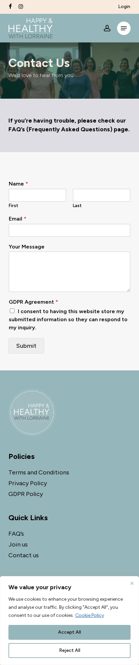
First (13, 205)
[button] (124, 28)
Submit (26, 346)
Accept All (69, 632)
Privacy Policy (27, 483)
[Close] (132, 583)
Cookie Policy (89, 615)
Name (18, 183)
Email (17, 218)
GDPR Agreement (33, 302)
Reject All (69, 650)
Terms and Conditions (38, 472)
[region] (69, 620)
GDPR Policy (25, 494)
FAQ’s (16, 533)
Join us (18, 544)
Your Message (27, 246)
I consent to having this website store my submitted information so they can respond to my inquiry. (68, 319)
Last (77, 205)
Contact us (23, 555)
